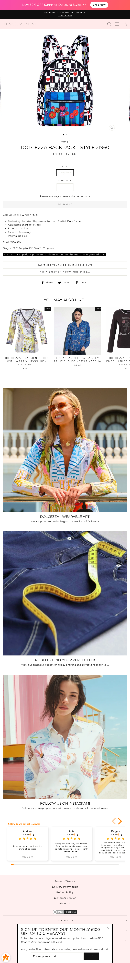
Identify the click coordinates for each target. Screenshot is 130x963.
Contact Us (65, 920)
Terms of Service (65, 881)
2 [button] (67, 135)
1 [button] (64, 135)
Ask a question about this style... (65, 272)
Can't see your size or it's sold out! (65, 265)
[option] (65, 14)
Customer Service (65, 898)
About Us (65, 903)
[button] (119, 821)
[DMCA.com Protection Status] (65, 913)
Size (65, 166)
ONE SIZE (65, 172)
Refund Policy (64, 892)
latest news (100, 808)
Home (64, 141)
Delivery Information (65, 886)
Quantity (65, 180)
